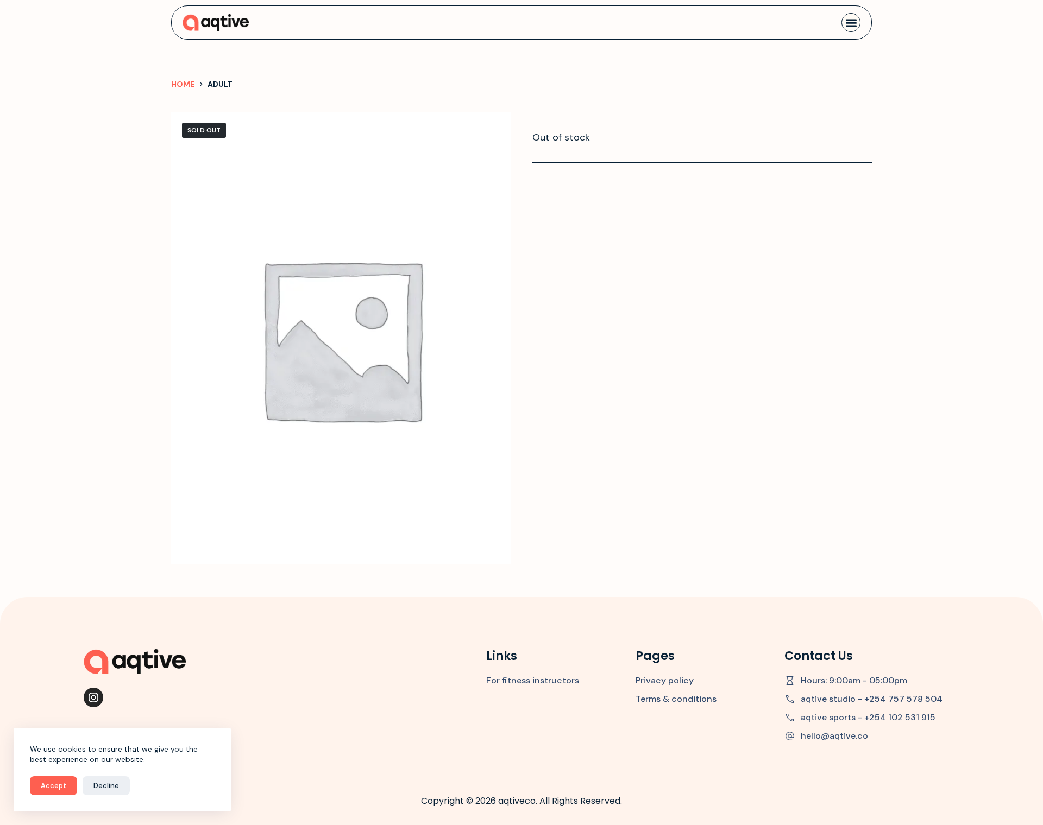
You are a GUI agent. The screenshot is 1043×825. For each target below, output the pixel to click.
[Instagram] (93, 697)
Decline (106, 785)
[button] (850, 22)
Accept (53, 785)
